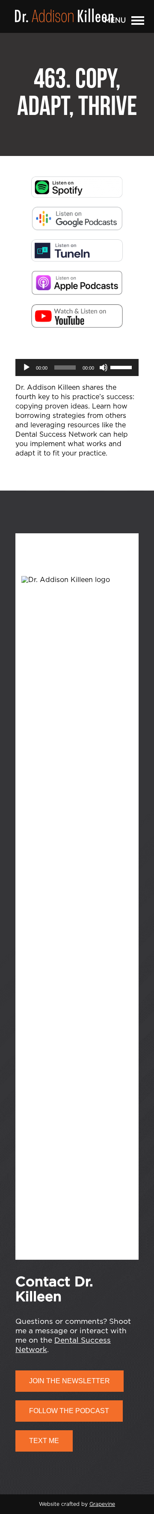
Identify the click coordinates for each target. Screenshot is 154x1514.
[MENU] (137, 22)
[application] (77, 367)
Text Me (44, 1440)
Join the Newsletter (69, 1381)
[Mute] (103, 367)
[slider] (122, 366)
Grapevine (102, 1504)
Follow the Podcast (69, 1410)
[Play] (26, 367)
